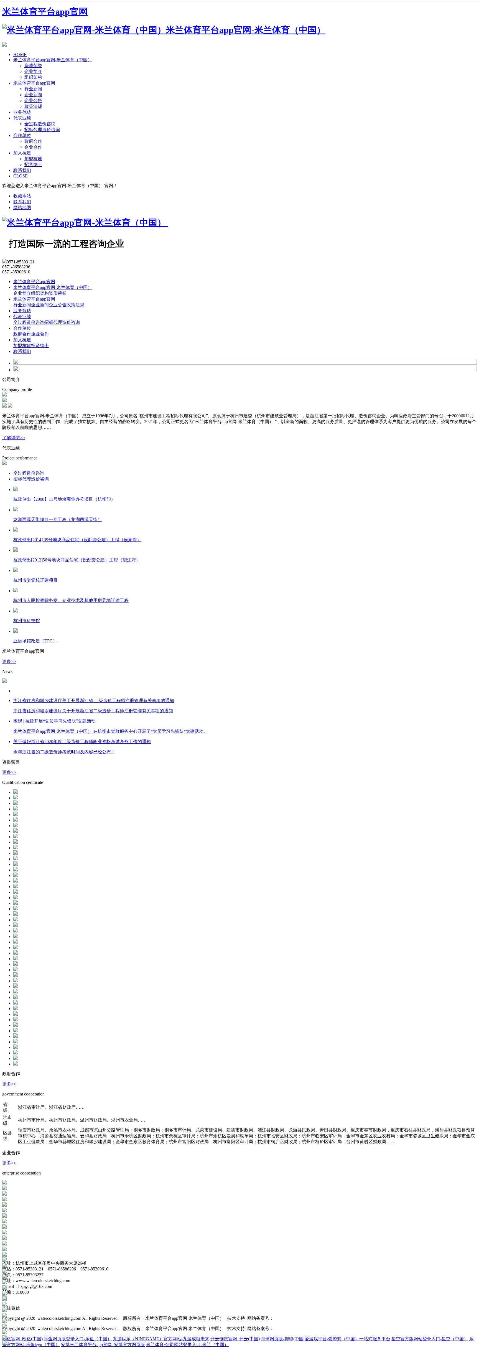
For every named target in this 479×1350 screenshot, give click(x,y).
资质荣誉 (58, 293)
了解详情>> (13, 437)
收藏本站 (22, 196)
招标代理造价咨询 (62, 322)
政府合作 (33, 141)
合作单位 (22, 328)
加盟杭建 (33, 158)
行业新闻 (22, 304)
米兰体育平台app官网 (34, 281)
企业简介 (22, 293)
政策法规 (75, 304)
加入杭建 (22, 153)
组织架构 (40, 293)
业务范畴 (22, 310)
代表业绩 (22, 316)
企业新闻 (40, 304)
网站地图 (22, 207)
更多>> (9, 661)
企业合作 (33, 147)
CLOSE (20, 176)
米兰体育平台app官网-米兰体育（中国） (52, 287)
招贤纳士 (33, 164)
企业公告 (58, 304)
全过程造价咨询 (28, 322)
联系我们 (22, 170)
